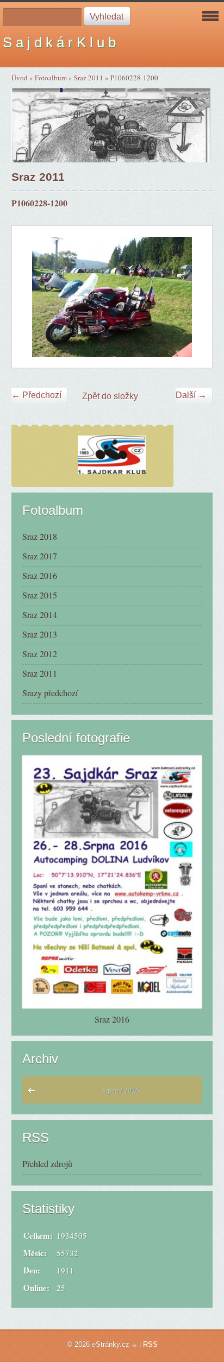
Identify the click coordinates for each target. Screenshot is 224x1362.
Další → (191, 395)
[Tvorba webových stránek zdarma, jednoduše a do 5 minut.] (135, 1345)
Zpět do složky (110, 396)
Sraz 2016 (39, 575)
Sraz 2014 (39, 614)
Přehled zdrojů (47, 1163)
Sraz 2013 (39, 634)
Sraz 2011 (88, 78)
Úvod (19, 78)
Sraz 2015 (39, 595)
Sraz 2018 (39, 536)
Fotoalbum (51, 78)
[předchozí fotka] (29, 297)
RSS (150, 1344)
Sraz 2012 (39, 653)
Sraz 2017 (39, 556)
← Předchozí (36, 395)
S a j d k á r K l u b (59, 42)
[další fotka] (194, 297)
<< (34, 1093)
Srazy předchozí (50, 692)
